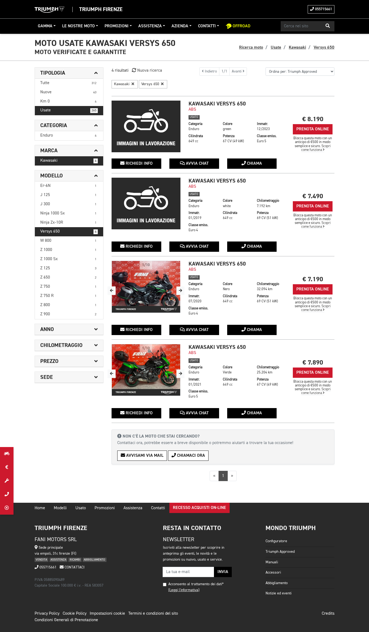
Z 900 (68, 314)
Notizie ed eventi (278, 593)
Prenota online (312, 129)
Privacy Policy (47, 613)
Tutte (68, 83)
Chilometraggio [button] (61, 345)
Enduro (68, 135)
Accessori (273, 572)
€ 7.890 (313, 362)
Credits (328, 613)
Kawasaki (68, 160)
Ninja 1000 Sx (68, 213)
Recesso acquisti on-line (199, 508)
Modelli (60, 508)
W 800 (68, 241)
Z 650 (68, 277)
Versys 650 (68, 231)
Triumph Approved (280, 552)
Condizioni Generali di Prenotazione (66, 620)
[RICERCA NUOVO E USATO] (7, 454)
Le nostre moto (78, 26)
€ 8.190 (312, 119)
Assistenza (150, 26)
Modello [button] (51, 176)
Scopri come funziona (316, 148)
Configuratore (276, 541)
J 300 (68, 204)
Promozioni (117, 26)
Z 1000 (68, 250)
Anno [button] (47, 329)
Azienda (180, 26)
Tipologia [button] (52, 73)
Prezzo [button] (49, 361)
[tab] (69, 73)
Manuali (272, 562)
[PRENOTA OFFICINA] (7, 481)
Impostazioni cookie (107, 613)
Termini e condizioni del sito (153, 613)
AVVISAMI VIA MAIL (144, 456)
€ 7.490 (313, 196)
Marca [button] (49, 150)
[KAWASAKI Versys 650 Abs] (146, 126)
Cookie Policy (74, 613)
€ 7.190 (313, 279)
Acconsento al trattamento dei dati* (196, 584)
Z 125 (68, 268)
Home (40, 508)
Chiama (254, 163)
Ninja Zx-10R (68, 222)
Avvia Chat (197, 163)
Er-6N (68, 186)
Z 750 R (68, 296)
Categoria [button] (53, 125)
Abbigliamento (277, 583)
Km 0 (68, 101)
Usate (68, 110)
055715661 (323, 9)
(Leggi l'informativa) (183, 590)
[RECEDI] (7, 508)
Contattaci (74, 567)
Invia (222, 572)
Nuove (68, 92)
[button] (327, 26)
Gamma (45, 26)
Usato (80, 508)
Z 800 (68, 305)
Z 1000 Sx (68, 259)
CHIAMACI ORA (190, 456)
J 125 (68, 195)
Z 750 (68, 286)
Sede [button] (46, 377)
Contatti (207, 26)
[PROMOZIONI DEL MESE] (7, 467)
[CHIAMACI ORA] (7, 494)
